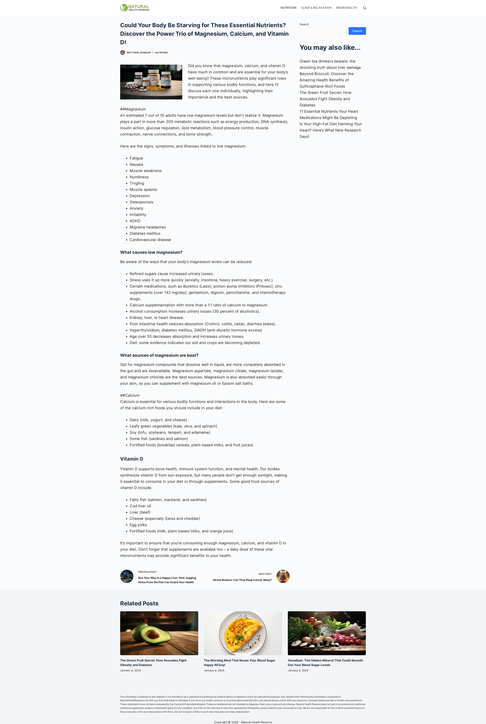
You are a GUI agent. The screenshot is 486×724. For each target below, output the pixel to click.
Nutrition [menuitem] (288, 8)
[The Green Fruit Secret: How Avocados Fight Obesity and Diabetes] (159, 633)
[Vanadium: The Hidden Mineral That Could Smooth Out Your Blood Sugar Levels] (327, 633)
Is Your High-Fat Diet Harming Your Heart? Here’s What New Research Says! (331, 130)
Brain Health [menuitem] (346, 8)
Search (304, 24)
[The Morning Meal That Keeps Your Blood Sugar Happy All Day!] (243, 633)
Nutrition (161, 52)
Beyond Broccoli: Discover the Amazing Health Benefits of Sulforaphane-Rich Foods (327, 80)
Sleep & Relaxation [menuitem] (316, 8)
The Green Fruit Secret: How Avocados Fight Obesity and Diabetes (325, 98)
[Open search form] (364, 7)
